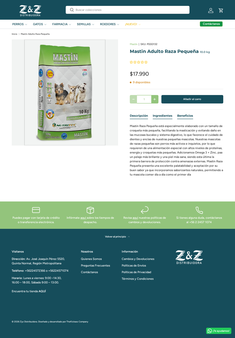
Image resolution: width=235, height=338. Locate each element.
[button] (221, 10)
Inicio (14, 34)
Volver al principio (115, 236)
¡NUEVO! (131, 24)
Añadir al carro (192, 99)
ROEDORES (108, 24)
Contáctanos (89, 272)
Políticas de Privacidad (136, 272)
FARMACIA (60, 24)
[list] (65, 93)
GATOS (38, 24)
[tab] (139, 116)
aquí (83, 217)
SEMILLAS (84, 24)
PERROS (18, 24)
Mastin (134, 44)
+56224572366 (35, 270)
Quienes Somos (91, 259)
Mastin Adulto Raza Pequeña (35, 34)
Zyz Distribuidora (28, 321)
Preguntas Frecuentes (95, 265)
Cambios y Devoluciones (138, 259)
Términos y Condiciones (137, 278)
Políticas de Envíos (134, 265)
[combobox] (127, 10)
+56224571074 (58, 270)
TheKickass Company (77, 321)
